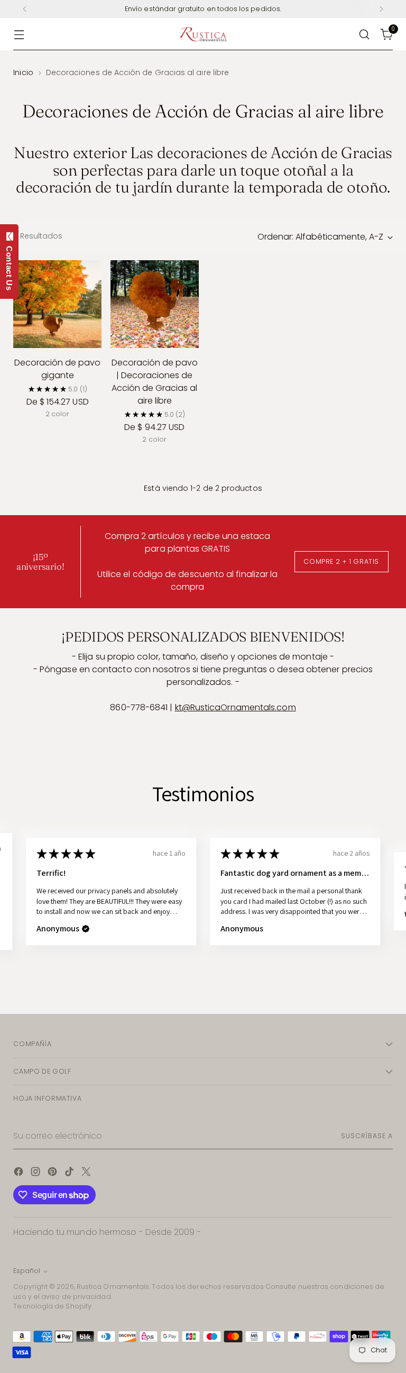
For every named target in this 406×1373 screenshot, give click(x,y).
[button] (85, 929)
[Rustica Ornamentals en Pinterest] (53, 1173)
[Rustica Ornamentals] (203, 34)
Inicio (23, 72)
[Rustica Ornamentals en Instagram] (36, 1173)
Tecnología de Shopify (52, 1306)
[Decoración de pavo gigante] (57, 304)
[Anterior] (24, 9)
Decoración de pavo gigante (57, 368)
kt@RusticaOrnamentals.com (235, 707)
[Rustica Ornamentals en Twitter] (87, 1173)
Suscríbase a (366, 1135)
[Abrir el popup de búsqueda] (364, 34)
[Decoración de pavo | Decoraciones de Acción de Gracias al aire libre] (154, 304)
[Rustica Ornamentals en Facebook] (19, 1173)
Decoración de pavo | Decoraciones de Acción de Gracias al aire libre (155, 381)
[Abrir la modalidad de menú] (19, 34)
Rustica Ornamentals (113, 1286)
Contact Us (9, 266)
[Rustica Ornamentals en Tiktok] (70, 1173)
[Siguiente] (381, 9)
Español (26, 1270)
